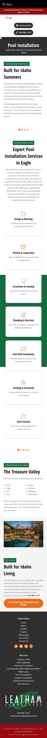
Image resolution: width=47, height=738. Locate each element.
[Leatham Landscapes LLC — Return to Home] (23, 17)
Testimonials (23, 635)
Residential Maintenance (23, 681)
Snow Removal (23, 684)
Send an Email (25, 25)
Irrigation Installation (23, 678)
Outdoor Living (23, 659)
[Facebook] (26, 646)
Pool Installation (23, 662)
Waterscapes (23, 671)
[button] (19, 130)
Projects (23, 632)
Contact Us (23, 641)
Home (23, 622)
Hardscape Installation (23, 665)
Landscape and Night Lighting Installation (23, 668)
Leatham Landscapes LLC (24, 729)
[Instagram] (31, 646)
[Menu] (3, 4)
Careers (23, 629)
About (23, 626)
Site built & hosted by (23, 734)
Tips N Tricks (23, 638)
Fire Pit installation (23, 674)
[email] (21, 646)
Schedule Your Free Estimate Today (23, 603)
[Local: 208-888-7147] (16, 646)
